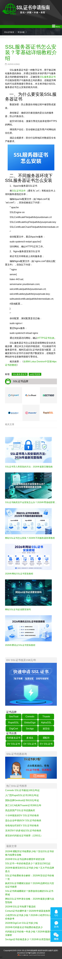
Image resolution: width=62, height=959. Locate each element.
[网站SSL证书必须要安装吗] (28, 593)
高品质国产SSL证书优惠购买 (20, 810)
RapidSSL (13, 722)
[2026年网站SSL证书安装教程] (28, 557)
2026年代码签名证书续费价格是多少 (24, 927)
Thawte (46, 716)
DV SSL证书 (13, 744)
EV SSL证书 (46, 744)
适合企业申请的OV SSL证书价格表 (23, 820)
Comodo (30, 716)
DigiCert (13, 728)
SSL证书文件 (19, 190)
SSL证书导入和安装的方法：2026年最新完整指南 (29, 466)
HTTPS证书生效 (45, 338)
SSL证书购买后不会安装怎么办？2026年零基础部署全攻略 (33, 502)
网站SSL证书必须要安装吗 (18, 609)
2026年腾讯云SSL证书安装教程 (20, 645)
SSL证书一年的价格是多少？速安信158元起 (27, 863)
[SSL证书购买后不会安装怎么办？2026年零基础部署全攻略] (28, 485)
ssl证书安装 (35, 374)
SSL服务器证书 (48, 77)
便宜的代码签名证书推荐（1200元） (24, 835)
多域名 (29, 738)
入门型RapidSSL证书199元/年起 (22, 795)
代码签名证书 (13, 738)
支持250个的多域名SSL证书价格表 (23, 830)
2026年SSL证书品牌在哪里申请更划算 (25, 859)
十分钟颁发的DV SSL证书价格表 (22, 815)
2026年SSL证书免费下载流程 (20, 906)
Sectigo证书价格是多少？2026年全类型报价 (27, 939)
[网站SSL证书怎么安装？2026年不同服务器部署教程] (28, 521)
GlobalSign (30, 722)
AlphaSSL (46, 722)
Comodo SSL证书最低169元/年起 (22, 790)
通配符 (46, 738)
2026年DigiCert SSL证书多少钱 (21, 923)
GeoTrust (13, 716)
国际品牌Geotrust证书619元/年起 (22, 800)
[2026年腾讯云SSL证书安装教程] (28, 628)
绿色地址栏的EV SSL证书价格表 (22, 825)
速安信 (46, 728)
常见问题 (21, 32)
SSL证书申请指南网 (29, 951)
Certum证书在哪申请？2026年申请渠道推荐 (27, 911)
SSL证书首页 (9, 32)
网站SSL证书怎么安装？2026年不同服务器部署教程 (30, 538)
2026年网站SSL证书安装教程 (19, 573)
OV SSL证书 (29, 744)
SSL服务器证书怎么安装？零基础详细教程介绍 (31, 52)
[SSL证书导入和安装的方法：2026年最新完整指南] (28, 450)
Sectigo (30, 728)
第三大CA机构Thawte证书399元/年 (23, 805)
